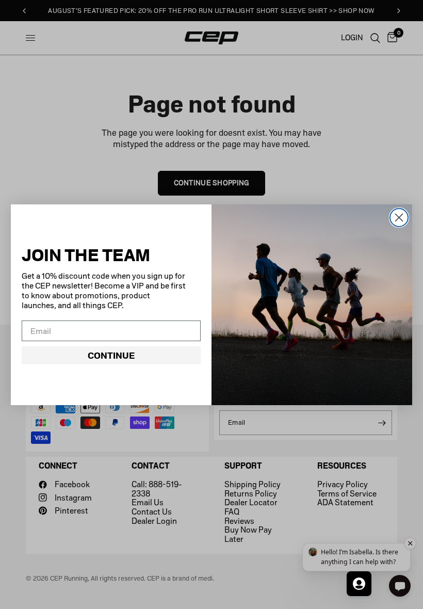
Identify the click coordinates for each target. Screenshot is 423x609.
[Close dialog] (399, 218)
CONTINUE (111, 355)
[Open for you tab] (359, 583)
